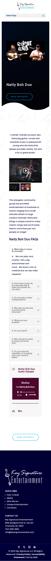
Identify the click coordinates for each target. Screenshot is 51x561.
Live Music (12, 507)
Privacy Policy (23, 554)
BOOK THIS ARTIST (19, 97)
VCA (35, 557)
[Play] (18, 392)
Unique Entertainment (17, 504)
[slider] (31, 395)
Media (10, 498)
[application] (25, 393)
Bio (20, 411)
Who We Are (12, 501)
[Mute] (27, 395)
